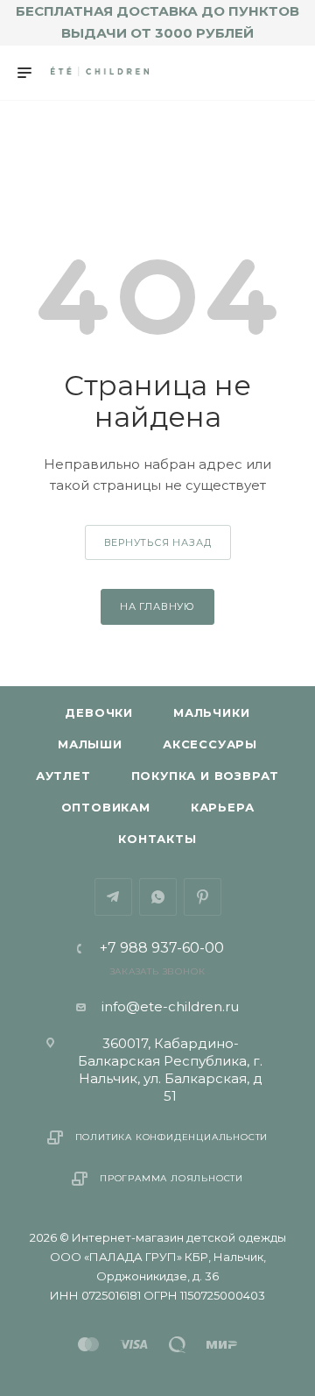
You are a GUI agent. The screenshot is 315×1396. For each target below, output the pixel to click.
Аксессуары (210, 744)
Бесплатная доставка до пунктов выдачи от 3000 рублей (157, 22)
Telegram (113, 897)
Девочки (99, 712)
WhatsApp (158, 897)
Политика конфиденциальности (172, 1137)
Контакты (157, 839)
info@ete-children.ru (170, 1006)
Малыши (90, 744)
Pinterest (202, 897)
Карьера (223, 807)
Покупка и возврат (205, 776)
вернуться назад (158, 542)
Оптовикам (105, 807)
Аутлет (63, 776)
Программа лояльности (171, 1178)
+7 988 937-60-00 (162, 948)
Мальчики (211, 712)
